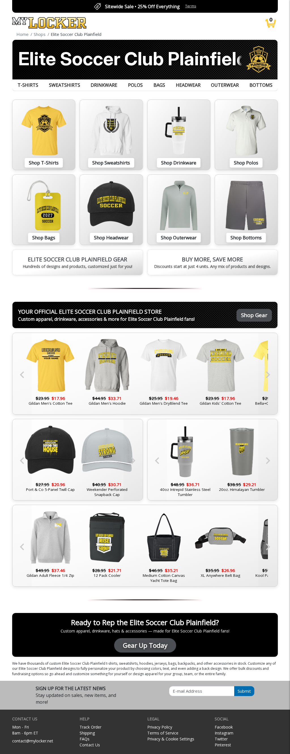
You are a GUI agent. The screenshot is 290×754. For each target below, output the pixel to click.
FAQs (84, 739)
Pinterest (223, 744)
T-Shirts (28, 85)
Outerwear (225, 85)
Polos (135, 85)
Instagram (224, 733)
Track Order (90, 727)
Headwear (188, 85)
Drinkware (104, 85)
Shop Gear (254, 314)
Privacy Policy (159, 727)
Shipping (87, 733)
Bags (159, 85)
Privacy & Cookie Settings (170, 739)
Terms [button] (190, 6)
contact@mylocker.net (32, 741)
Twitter (221, 739)
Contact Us (90, 744)
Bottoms (261, 85)
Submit (244, 691)
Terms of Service (162, 733)
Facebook (224, 727)
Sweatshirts (64, 85)
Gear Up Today (145, 645)
